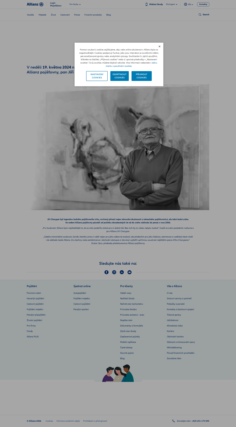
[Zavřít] (160, 46)
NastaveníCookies (97, 76)
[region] (119, 64)
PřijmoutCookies (141, 76)
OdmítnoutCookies (120, 76)
